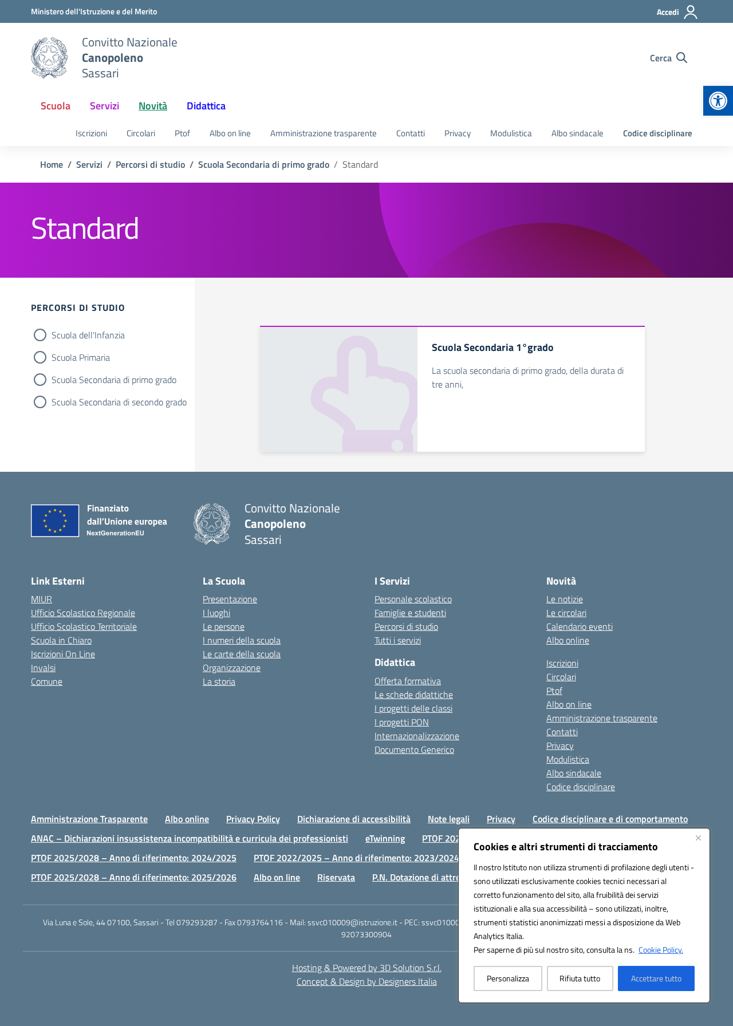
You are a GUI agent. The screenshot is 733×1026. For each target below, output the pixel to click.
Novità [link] (153, 105)
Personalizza (508, 978)
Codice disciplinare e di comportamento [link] (610, 819)
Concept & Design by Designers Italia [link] (367, 981)
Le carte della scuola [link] (242, 654)
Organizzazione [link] (232, 667)
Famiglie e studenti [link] (410, 612)
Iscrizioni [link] (91, 133)
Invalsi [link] (43, 667)
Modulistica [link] (511, 133)
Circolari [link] (141, 133)
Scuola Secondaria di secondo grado (119, 402)
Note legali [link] (449, 819)
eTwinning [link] (385, 838)
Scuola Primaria (81, 357)
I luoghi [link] (216, 612)
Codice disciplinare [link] (657, 133)
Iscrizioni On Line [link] (63, 654)
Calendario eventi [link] (579, 626)
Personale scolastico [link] (413, 599)
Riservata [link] (336, 877)
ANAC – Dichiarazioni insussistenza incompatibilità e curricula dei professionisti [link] (189, 838)
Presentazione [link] (230, 599)
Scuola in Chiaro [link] (61, 640)
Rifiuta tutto (579, 978)
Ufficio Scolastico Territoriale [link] (84, 626)
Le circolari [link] (566, 612)
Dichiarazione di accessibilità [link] (354, 819)
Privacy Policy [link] (253, 819)
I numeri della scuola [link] (242, 640)
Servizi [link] (104, 105)
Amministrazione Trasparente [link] (89, 819)
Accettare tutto (656, 978)
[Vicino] (698, 838)
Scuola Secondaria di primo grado (114, 379)
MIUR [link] (41, 599)
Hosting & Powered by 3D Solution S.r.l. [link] (367, 967)
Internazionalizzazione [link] (417, 736)
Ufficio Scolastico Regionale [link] (83, 612)
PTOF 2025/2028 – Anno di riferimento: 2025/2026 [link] (134, 877)
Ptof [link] (182, 133)
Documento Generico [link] (414, 749)
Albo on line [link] (230, 133)
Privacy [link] (457, 133)
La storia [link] (219, 681)
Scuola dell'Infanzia (88, 335)
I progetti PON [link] (402, 722)
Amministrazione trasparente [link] (323, 133)
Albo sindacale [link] (577, 133)
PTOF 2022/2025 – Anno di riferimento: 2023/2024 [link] (356, 858)
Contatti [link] (410, 133)
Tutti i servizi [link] (398, 640)
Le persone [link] (224, 626)
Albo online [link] (567, 640)
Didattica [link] (206, 105)
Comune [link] (46, 681)
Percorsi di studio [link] (406, 626)
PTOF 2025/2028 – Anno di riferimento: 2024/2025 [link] (134, 858)
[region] (584, 915)
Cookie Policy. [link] (661, 950)
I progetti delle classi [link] (413, 708)
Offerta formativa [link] (408, 681)
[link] (718, 101)
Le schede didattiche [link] (414, 694)
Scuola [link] (55, 105)
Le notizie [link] (564, 599)
